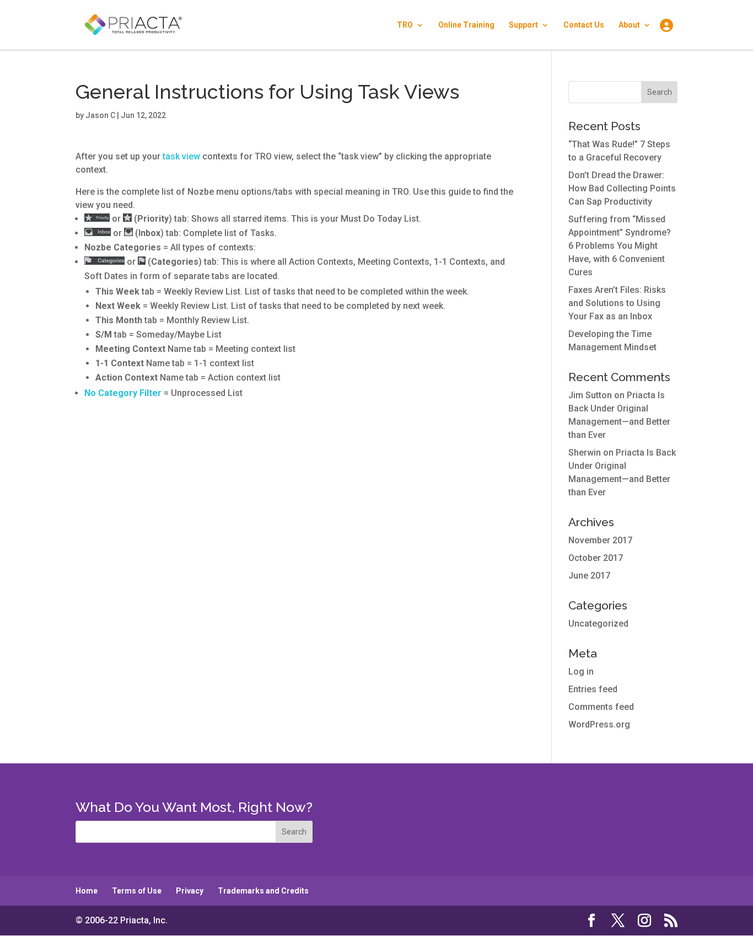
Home (87, 890)
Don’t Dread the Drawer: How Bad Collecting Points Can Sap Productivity (622, 188)
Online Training (466, 25)
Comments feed (601, 707)
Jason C (100, 115)
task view (181, 156)
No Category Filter (123, 393)
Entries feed (592, 689)
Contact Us (583, 25)
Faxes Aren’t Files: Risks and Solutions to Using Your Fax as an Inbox (617, 303)
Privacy (189, 890)
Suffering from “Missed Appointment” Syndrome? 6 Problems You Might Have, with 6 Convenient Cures (619, 245)
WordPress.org (599, 724)
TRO (405, 25)
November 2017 (600, 540)
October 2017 (595, 558)
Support (523, 25)
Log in (581, 671)
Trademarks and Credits (263, 890)
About (629, 25)
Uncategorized (598, 623)
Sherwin (584, 452)
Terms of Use (137, 890)
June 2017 (589, 575)
